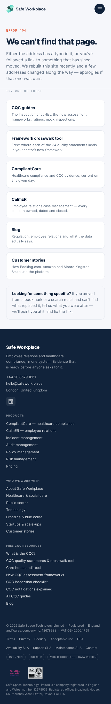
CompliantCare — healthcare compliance (40, 423)
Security (40, 639)
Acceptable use (62, 639)
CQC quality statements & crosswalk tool (40, 561)
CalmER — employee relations (31, 430)
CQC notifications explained (29, 589)
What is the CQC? (21, 553)
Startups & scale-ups (23, 524)
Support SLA (42, 648)
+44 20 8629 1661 (21, 377)
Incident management (24, 438)
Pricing (12, 466)
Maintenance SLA (69, 648)
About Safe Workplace (24, 488)
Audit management (22, 445)
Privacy (24, 639)
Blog (9, 603)
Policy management (22, 452)
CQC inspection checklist (27, 582)
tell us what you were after (65, 305)
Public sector (17, 503)
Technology (16, 510)
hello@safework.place (24, 383)
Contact (91, 648)
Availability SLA (17, 648)
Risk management (21, 459)
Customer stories (20, 531)
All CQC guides (18, 596)
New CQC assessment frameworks (35, 575)
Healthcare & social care (26, 495)
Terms (10, 639)
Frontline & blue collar (24, 517)
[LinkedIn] (10, 401)
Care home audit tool (23, 568)
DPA (80, 639)
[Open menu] (99, 9)
